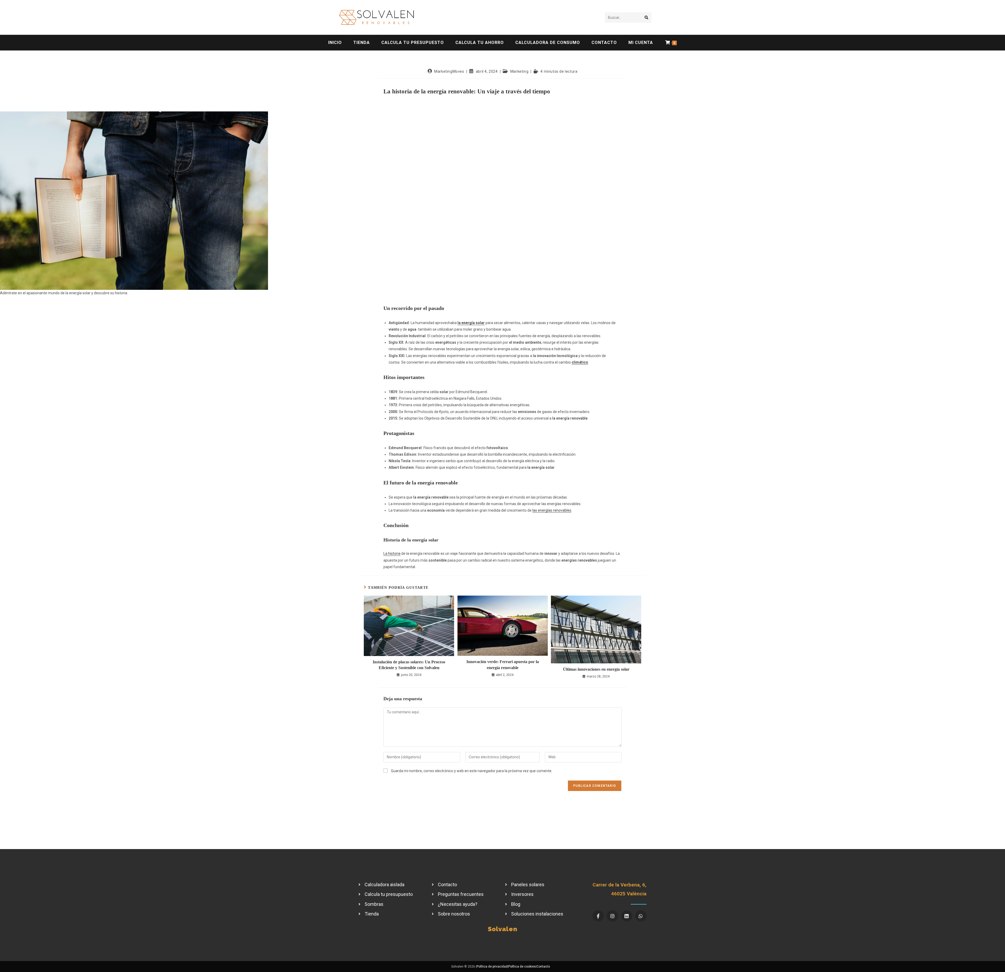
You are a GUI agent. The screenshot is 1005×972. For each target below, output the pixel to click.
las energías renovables (551, 510)
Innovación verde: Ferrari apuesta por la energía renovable (502, 664)
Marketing (519, 71)
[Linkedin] (626, 916)
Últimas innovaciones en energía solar (596, 669)
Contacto (543, 966)
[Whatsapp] (640, 916)
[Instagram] (612, 916)
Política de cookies (522, 966)
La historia (391, 553)
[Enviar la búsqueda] (646, 17)
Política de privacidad (492, 966)
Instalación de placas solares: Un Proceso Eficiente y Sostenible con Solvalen (409, 665)
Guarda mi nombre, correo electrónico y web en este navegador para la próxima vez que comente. (471, 771)
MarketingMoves (449, 71)
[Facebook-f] (598, 916)
